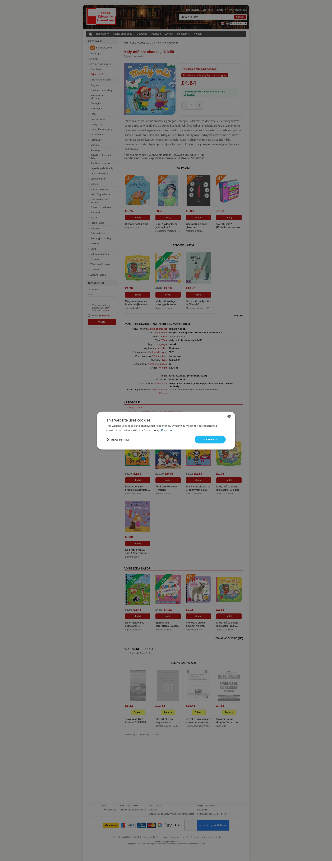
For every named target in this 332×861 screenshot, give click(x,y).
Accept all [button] (210, 439)
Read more (167, 430)
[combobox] (229, 416)
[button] (117, 439)
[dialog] (166, 431)
